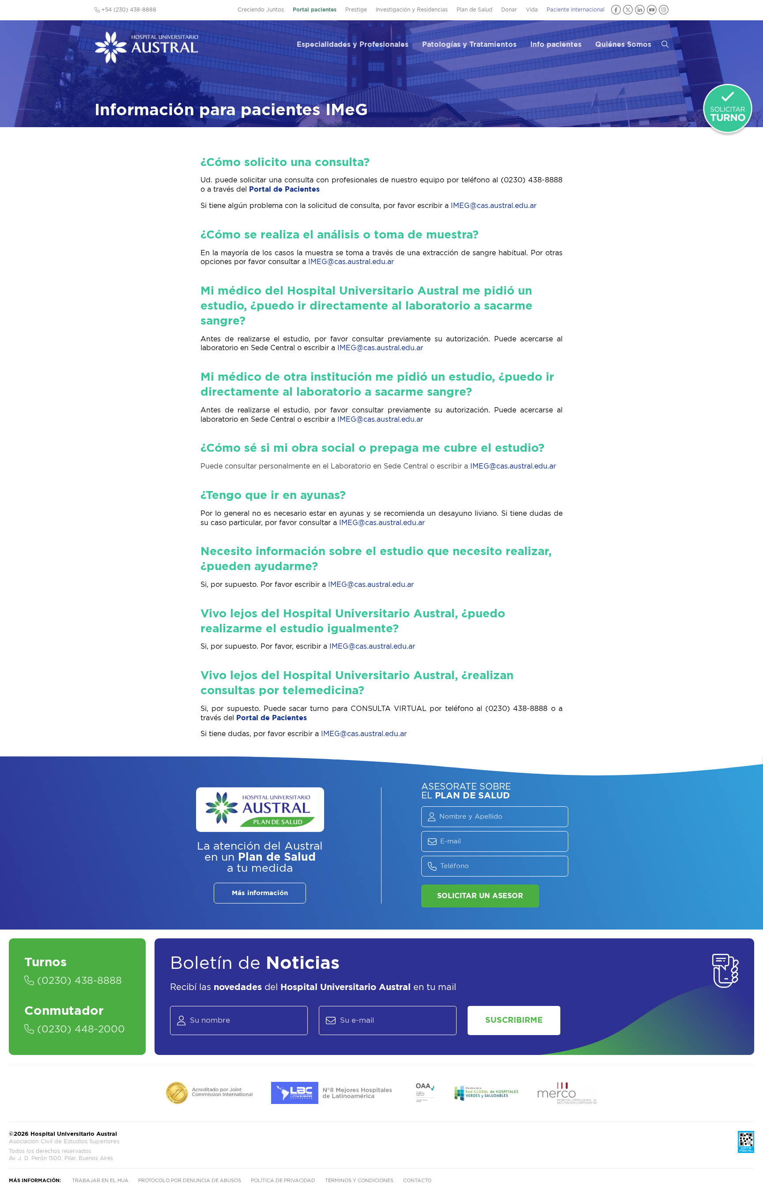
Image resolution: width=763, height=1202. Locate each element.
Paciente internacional (575, 9)
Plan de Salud (474, 9)
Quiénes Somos (623, 44)
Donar (509, 9)
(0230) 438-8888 (78, 981)
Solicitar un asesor (480, 896)
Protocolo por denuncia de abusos (189, 1180)
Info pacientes (556, 44)
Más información (260, 893)
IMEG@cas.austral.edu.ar (493, 205)
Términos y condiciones (359, 1180)
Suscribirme (514, 1020)
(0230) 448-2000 (79, 1029)
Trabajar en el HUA (100, 1180)
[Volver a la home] (146, 59)
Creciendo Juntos (261, 9)
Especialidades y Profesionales (352, 44)
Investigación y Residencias (412, 9)
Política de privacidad (283, 1180)
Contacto (417, 1180)
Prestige (356, 9)
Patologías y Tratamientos (469, 44)
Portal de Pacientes (284, 189)
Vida (532, 9)
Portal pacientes (314, 9)
